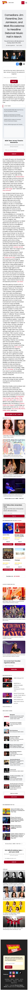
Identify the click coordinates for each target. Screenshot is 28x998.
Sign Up (14, 81)
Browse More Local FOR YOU (14, 498)
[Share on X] (20, 64)
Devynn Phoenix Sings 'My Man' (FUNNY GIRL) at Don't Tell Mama (19, 695)
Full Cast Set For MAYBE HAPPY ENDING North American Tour (14, 898)
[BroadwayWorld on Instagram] (13, 972)
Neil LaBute (9, 400)
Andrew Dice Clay (9, 257)
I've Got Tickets (8, 544)
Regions (15, 981)
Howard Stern (20, 176)
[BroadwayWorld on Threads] (10, 976)
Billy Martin (22, 408)
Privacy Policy (20, 986)
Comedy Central (18, 247)
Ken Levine (18, 347)
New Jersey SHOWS (7, 710)
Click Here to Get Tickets (14, 414)
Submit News (9, 981)
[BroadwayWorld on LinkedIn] (17, 972)
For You (9, 418)
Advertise (7, 979)
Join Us (21, 979)
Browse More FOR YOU (13, 843)
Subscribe (14, 669)
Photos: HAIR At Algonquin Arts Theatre (13, 124)
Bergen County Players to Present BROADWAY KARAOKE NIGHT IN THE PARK (13, 115)
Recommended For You (8, 804)
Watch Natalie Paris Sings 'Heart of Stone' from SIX (19, 701)
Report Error (14, 982)
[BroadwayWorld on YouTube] (13, 976)
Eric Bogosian (20, 396)
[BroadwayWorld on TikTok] (20, 972)
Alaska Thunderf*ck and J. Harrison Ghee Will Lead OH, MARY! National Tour (13, 884)
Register (15, 2)
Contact (17, 979)
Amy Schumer (7, 190)
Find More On (13, 576)
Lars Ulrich (20, 281)
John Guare (19, 400)
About (12, 979)
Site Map (20, 981)
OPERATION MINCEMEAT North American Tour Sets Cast (11, 913)
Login (19, 2)
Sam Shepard (11, 405)
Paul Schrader (7, 398)
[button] (22, 2)
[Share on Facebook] (17, 64)
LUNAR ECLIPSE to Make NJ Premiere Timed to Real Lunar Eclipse (12, 120)
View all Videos (7, 706)
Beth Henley (15, 398)
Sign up (14, 862)
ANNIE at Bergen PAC (19, 678)
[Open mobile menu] (26, 2)
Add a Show (14, 796)
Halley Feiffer (6, 410)
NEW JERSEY (11, 2)
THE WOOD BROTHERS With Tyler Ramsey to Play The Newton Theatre (14, 110)
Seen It (8, 541)
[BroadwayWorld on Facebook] (10, 972)
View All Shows (14, 793)
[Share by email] (24, 64)
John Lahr (21, 407)
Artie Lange (8, 189)
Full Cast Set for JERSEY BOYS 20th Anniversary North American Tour (13, 928)
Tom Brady (10, 369)
